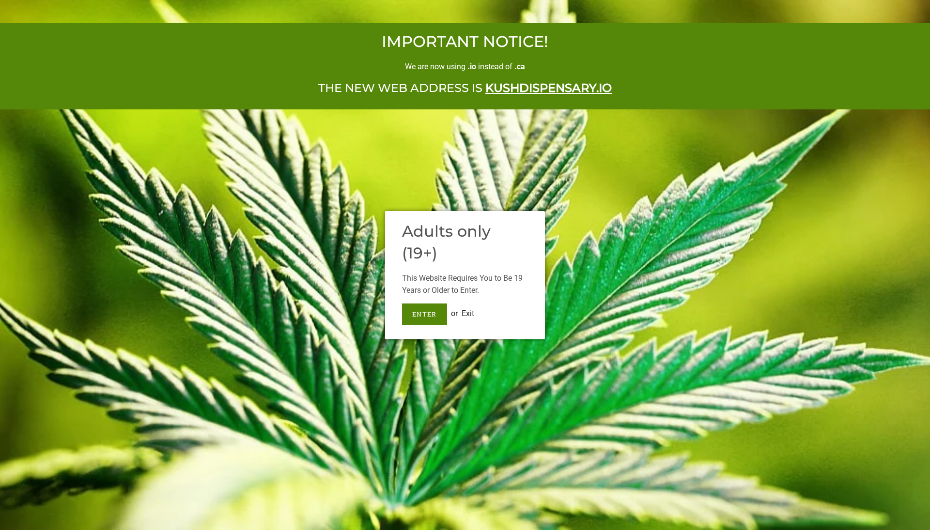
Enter (424, 314)
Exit (468, 313)
